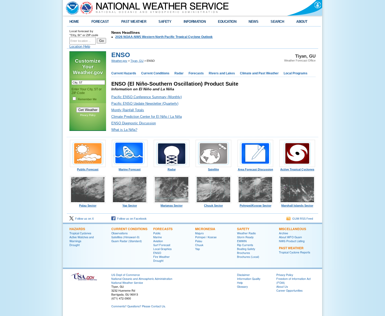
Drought (74, 245)
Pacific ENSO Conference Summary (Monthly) (146, 97)
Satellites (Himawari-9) (125, 237)
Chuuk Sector (213, 205)
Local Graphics (162, 249)
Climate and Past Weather (259, 73)
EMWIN (242, 241)
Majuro (199, 233)
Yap (197, 249)
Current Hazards (123, 73)
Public (157, 233)
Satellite (213, 169)
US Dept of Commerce (125, 275)
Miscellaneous (292, 228)
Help (240, 283)
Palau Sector (87, 205)
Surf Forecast (161, 245)
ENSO (157, 253)
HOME (74, 22)
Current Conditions (155, 73)
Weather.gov (119, 60)
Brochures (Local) (248, 257)
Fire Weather (161, 257)
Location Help (79, 46)
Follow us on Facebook (131, 218)
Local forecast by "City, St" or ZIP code (83, 33)
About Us (282, 287)
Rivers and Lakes (222, 73)
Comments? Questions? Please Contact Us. (138, 306)
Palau (198, 241)
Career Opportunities (289, 290)
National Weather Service (127, 283)
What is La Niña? (124, 130)
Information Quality (248, 279)
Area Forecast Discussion (255, 169)
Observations (119, 233)
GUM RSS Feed (302, 218)
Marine (157, 237)
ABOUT (301, 22)
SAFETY (164, 22)
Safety (243, 228)
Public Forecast (87, 169)
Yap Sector (129, 205)
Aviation (158, 241)
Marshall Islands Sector (297, 205)
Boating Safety (246, 249)
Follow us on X (84, 218)
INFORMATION (195, 22)
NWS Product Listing (292, 241)
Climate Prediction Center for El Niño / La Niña (146, 117)
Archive (283, 233)
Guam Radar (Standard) (126, 241)
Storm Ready (245, 237)
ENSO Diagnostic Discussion (133, 123)
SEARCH (277, 22)
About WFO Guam (290, 237)
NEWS (253, 22)
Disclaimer (243, 275)
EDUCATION (227, 22)
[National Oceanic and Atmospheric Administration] (71, 8)
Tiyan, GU (137, 60)
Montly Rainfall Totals (127, 110)
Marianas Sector (172, 205)
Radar (179, 73)
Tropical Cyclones (80, 233)
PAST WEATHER (133, 22)
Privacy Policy (88, 115)
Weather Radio (246, 233)
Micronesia (205, 228)
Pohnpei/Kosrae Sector (255, 205)
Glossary (242, 287)
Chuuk (199, 245)
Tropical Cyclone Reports (294, 252)
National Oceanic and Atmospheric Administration (141, 279)
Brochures (243, 253)
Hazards (77, 228)
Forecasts (196, 73)
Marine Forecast (130, 169)
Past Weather (291, 248)
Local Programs (295, 73)
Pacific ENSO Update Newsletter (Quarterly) (144, 104)
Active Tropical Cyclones (297, 169)
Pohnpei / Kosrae (206, 237)
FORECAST (100, 22)
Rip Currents (245, 245)
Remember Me (87, 99)
